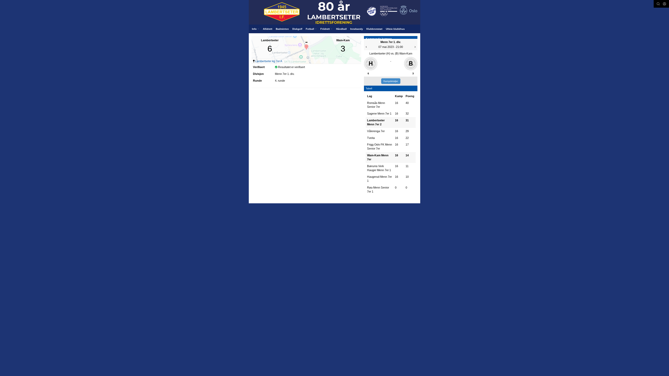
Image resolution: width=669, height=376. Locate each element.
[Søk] (658, 4)
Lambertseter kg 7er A (268, 61)
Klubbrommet (374, 29)
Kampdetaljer (390, 81)
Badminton (282, 29)
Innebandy (356, 29)
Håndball (341, 29)
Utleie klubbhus (395, 29)
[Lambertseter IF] (334, 12)
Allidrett (267, 29)
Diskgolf (297, 29)
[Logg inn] (664, 4)
